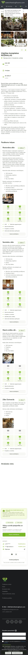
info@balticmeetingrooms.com (10, 609)
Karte (3, 586)
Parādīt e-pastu (21, 546)
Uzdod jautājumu (14, 559)
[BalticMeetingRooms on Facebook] (12, 621)
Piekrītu (8, 653)
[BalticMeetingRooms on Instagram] (16, 621)
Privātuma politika (7, 598)
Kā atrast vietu (6, 589)
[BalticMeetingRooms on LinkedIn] (7, 621)
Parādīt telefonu (21, 544)
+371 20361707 (7, 612)
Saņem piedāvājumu (14, 234)
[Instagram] (16, 554)
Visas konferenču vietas (8, 593)
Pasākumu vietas (6, 584)
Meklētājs (9, 6)
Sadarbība (5, 591)
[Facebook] (12, 554)
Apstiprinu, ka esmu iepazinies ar (15, 642)
